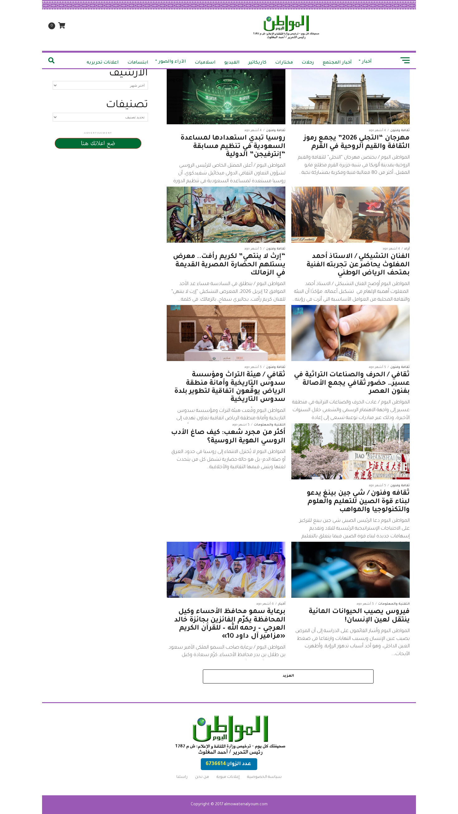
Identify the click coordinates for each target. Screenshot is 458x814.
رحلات (308, 62)
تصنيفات (127, 105)
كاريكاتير (257, 62)
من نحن (202, 777)
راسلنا (182, 777)
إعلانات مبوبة (228, 777)
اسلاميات (205, 62)
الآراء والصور (172, 62)
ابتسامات (137, 62)
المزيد (288, 676)
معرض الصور (230, 82)
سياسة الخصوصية (264, 777)
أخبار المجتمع (337, 62)
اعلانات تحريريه (103, 62)
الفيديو (232, 62)
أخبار (367, 62)
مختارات (284, 62)
